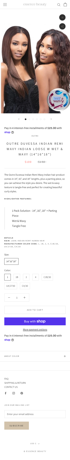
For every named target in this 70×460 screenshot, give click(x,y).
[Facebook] (5, 393)
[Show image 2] (29, 119)
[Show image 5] (40, 119)
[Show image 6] (44, 119)
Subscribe (17, 425)
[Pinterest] (21, 393)
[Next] (51, 119)
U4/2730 (10, 285)
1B (17, 277)
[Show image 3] (33, 119)
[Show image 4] (37, 119)
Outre (35, 136)
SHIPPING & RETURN (15, 382)
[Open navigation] (5, 4)
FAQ (6, 378)
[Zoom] (62, 17)
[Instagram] (13, 393)
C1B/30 (47, 277)
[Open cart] (65, 4)
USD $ (33, 443)
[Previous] (18, 119)
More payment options (35, 329)
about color (11, 356)
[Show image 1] (25, 119)
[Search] (58, 4)
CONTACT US (11, 387)
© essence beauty (35, 451)
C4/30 (25, 285)
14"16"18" (11, 261)
